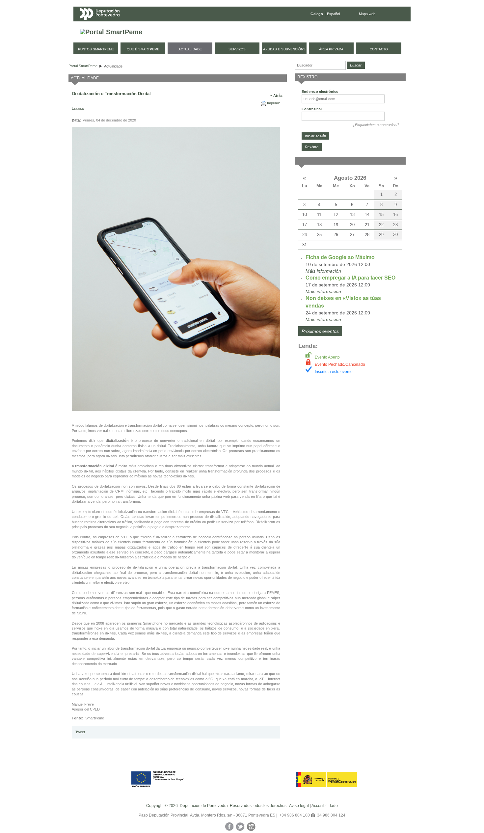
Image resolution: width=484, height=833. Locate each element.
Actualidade (113, 66)
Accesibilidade (324, 805)
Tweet (80, 732)
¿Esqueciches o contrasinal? (376, 125)
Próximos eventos (320, 331)
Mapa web (367, 14)
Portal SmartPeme (82, 66)
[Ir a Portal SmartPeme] (111, 32)
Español (333, 14)
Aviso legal (299, 805)
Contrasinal (312, 109)
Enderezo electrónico (320, 92)
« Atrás (276, 95)
